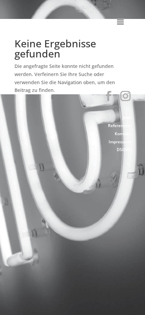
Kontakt (122, 134)
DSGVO (123, 149)
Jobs (126, 117)
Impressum (119, 142)
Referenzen (119, 125)
